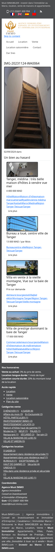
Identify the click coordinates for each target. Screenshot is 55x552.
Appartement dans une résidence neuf (25, 457)
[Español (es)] (27, 14)
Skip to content (12, 36)
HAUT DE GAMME (14, 464)
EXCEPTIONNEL (28, 460)
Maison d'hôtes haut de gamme (22, 427)
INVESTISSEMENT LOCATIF (18, 424)
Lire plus (12, 211)
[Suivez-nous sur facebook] (34, 11)
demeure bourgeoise (17, 294)
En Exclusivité (34, 414)
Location (10, 391)
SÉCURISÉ (27, 434)
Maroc (25, 203)
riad (20, 199)
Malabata (21, 348)
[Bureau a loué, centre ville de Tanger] (22, 223)
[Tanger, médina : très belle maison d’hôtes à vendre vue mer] (22, 169)
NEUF (23, 431)
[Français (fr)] (13, 14)
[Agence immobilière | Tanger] (27, 27)
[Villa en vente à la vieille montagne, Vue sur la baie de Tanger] (22, 267)
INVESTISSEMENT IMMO (17, 421)
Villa (31, 294)
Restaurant (10, 434)
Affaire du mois (13, 414)
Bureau (10, 247)
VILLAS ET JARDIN (14, 441)
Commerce (12, 342)
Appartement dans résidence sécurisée (25, 454)
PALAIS (35, 431)
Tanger (27, 206)
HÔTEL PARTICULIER (15, 417)
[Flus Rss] (40, 11)
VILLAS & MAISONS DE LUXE (19, 437)
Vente (9, 394)
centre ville (20, 247)
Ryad (24, 199)
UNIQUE (9, 467)
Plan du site (12, 401)
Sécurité (34, 464)
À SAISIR (9, 450)
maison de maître (23, 345)
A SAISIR (27, 410)
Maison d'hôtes (28, 196)
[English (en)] (20, 14)
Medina (33, 203)
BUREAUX (10, 460)
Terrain (42, 434)
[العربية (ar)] (34, 14)
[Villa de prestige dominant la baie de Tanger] (22, 318)
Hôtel (9, 196)
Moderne (9, 431)
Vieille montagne (31, 301)
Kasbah (18, 203)
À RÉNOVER (11, 410)
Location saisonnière (17, 398)
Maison (16, 196)
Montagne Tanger (22, 298)
